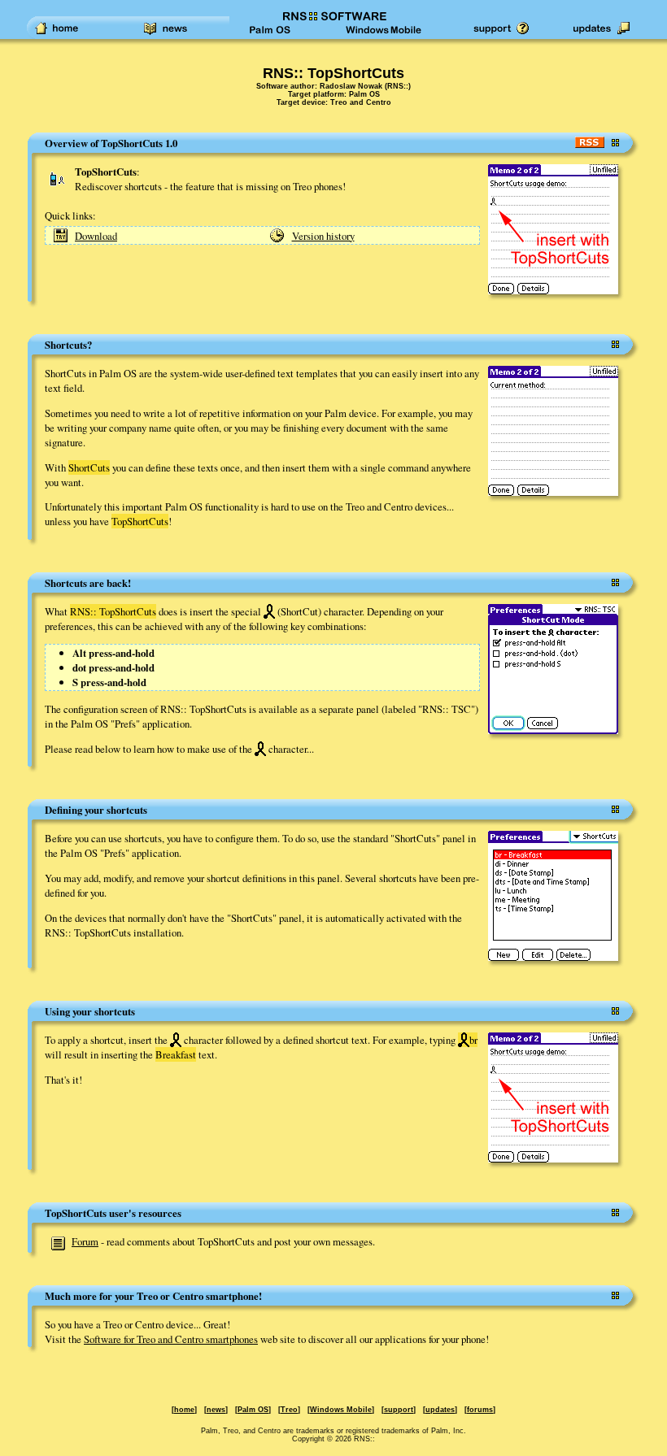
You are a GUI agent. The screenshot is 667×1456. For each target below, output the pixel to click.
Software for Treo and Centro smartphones (171, 1339)
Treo (289, 1410)
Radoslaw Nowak (351, 86)
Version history (323, 235)
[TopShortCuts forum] (58, 1241)
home (184, 1410)
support (398, 1410)
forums (480, 1410)
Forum (85, 1241)
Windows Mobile (341, 1410)
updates (440, 1410)
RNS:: (397, 86)
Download (96, 235)
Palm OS (364, 94)
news (216, 1410)
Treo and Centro (360, 102)
